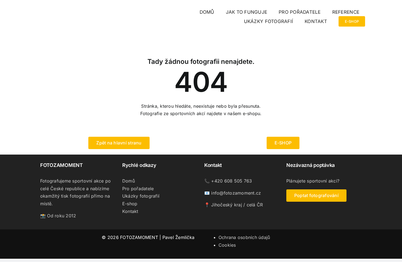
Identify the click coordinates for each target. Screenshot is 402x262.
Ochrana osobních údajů (244, 237)
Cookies (227, 245)
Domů (128, 181)
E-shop (129, 203)
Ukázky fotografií (140, 196)
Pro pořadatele (138, 188)
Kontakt (130, 211)
